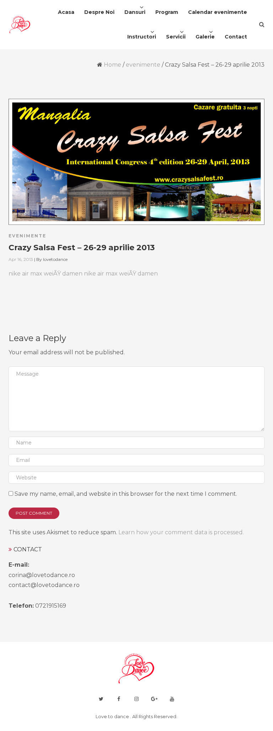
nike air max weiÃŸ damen (45, 273)
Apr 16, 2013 (21, 259)
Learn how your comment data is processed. (181, 532)
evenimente (143, 64)
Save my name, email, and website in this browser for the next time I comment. (126, 493)
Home (112, 64)
